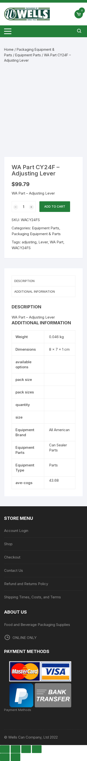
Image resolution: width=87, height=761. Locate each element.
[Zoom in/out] (5, 749)
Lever (43, 242)
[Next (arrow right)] (15, 757)
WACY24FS (21, 248)
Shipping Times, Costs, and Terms (32, 597)
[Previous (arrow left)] (5, 757)
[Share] (26, 749)
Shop (8, 544)
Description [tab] (24, 281)
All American (59, 430)
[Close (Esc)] (37, 749)
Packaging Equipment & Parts (36, 234)
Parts (53, 465)
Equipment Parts (28, 55)
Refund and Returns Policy (26, 583)
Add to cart (54, 206)
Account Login (16, 530)
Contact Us (13, 570)
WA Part (56, 242)
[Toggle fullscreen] (15, 749)
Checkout (12, 557)
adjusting (29, 242)
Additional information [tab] (34, 291)
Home (9, 49)
